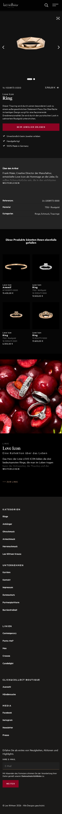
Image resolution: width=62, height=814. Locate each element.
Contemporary (10, 633)
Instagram (7, 720)
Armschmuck (9, 539)
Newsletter (8, 727)
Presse (6, 735)
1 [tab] (29, 79)
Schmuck (45, 213)
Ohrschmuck (9, 531)
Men (5, 648)
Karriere (6, 572)
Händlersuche (9, 694)
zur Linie (12, 481)
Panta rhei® (8, 640)
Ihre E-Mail (9, 759)
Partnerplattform (11, 602)
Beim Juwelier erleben (31, 127)
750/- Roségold (52, 207)
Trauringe (54, 213)
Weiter (10, 783)
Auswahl (7, 686)
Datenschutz (9, 594)
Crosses (6, 655)
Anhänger (7, 523)
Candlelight (8, 663)
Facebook (7, 712)
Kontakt (7, 579)
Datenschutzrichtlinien (32, 776)
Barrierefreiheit (10, 609)
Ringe (37, 213)
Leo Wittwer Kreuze (12, 553)
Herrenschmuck (10, 546)
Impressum (8, 587)
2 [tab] (34, 79)
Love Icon (8, 94)
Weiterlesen (11, 182)
